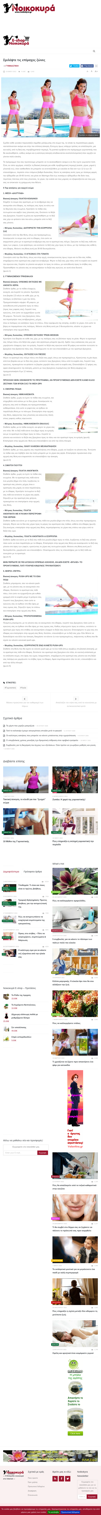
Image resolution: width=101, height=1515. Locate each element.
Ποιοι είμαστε (33, 1478)
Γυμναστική (12, 66)
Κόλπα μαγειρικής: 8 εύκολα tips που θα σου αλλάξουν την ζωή (73, 983)
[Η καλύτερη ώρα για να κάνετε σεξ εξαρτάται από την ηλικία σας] (9, 953)
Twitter (76, 66)
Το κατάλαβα (53, 1512)
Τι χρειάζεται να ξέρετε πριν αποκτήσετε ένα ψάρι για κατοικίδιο (72, 1063)
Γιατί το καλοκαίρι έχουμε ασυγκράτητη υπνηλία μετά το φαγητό (34, 731)
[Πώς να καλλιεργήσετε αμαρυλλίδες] (75, 881)
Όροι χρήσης (32, 1482)
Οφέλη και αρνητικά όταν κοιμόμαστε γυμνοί (73, 1353)
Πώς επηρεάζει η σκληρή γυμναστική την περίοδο (73, 843)
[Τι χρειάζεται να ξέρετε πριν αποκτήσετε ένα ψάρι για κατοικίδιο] (75, 1042)
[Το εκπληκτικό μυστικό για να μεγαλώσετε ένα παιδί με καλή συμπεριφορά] (75, 1249)
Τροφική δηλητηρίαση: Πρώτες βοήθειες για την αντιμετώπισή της (32, 903)
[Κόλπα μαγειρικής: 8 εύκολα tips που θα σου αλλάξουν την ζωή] (75, 961)
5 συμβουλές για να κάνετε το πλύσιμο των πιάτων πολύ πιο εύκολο (72, 941)
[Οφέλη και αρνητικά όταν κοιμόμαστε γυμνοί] (75, 1333)
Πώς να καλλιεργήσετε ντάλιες (66, 1023)
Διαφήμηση (32, 1491)
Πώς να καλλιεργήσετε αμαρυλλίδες (68, 901)
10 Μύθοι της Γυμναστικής (16, 841)
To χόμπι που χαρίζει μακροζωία (20, 726)
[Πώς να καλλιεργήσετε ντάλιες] (75, 1003)
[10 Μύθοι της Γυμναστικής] (26, 821)
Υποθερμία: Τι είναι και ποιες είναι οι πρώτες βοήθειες (31, 887)
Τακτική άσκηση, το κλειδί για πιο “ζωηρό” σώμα (24, 801)
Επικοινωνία (32, 1495)
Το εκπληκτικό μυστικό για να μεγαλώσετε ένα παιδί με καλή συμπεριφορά (73, 1271)
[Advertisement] (52, 23)
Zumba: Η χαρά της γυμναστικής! (68, 799)
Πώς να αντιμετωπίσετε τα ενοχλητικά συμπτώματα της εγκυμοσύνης (31, 920)
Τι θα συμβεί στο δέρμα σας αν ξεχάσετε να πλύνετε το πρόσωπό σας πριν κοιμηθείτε (72, 1229)
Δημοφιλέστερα (11, 871)
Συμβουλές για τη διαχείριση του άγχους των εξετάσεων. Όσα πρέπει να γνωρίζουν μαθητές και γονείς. (51, 745)
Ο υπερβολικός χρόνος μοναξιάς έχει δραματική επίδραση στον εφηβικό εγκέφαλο (42, 740)
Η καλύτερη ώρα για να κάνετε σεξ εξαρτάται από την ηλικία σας (32, 953)
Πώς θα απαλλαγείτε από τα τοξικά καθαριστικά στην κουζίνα (74, 1187)
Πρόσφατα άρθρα (33, 871)
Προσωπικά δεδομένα (70, 1512)
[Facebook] (61, 1478)
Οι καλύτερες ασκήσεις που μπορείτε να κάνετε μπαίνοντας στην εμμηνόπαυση (41, 735)
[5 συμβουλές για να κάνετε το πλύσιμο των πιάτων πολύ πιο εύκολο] (75, 919)
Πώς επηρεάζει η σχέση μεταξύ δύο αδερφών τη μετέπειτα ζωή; (74, 1313)
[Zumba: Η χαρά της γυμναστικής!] (75, 779)
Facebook (88, 66)
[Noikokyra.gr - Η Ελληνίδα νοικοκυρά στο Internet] (29, 7)
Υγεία (23, 688)
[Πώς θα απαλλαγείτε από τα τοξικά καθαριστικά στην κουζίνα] (75, 1165)
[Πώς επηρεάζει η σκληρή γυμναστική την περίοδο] (75, 821)
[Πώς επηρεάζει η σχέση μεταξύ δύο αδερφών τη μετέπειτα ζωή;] (75, 1291)
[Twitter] (67, 1478)
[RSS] (55, 1478)
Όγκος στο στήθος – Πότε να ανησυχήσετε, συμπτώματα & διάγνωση (32, 936)
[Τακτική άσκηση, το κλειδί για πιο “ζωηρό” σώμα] (26, 779)
